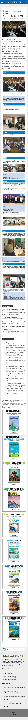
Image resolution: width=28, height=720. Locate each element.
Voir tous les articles (20, 338)
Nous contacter (6, 680)
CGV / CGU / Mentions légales (9, 679)
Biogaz (3, 9)
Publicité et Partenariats (8, 673)
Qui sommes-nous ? (7, 672)
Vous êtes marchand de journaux (10, 676)
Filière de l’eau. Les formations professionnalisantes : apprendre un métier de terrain (13, 319)
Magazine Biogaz (10, 9)
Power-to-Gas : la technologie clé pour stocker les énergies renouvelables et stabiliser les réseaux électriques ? (13, 328)
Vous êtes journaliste (7, 675)
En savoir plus (9, 665)
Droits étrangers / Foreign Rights (10, 677)
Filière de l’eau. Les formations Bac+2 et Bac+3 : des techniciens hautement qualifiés (13, 310)
